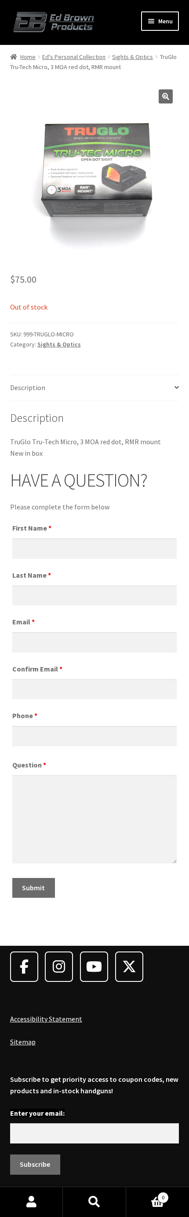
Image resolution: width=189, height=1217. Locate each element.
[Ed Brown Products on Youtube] (94, 966)
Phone (24, 715)
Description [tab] (27, 387)
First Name (31, 528)
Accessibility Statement (46, 1018)
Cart (145, 1194)
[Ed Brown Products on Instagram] (59, 966)
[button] (166, 96)
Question (29, 764)
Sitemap (23, 1041)
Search (94, 1202)
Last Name (31, 575)
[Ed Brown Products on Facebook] (24, 966)
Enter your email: (37, 1113)
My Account (31, 1202)
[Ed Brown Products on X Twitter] (129, 966)
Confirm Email (37, 668)
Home (28, 57)
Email (23, 621)
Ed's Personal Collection (73, 57)
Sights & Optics (132, 57)
